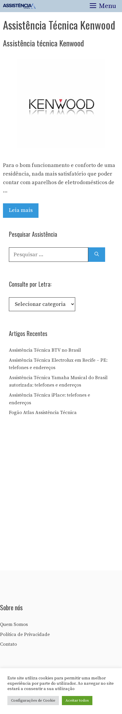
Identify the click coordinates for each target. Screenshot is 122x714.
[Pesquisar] (96, 254)
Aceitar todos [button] (77, 700)
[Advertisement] (61, 495)
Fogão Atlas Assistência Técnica (43, 413)
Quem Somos (14, 624)
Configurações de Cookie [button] (33, 700)
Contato (8, 644)
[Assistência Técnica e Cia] (19, 6)
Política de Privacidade (25, 634)
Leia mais (21, 210)
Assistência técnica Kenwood (43, 43)
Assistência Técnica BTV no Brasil (45, 350)
